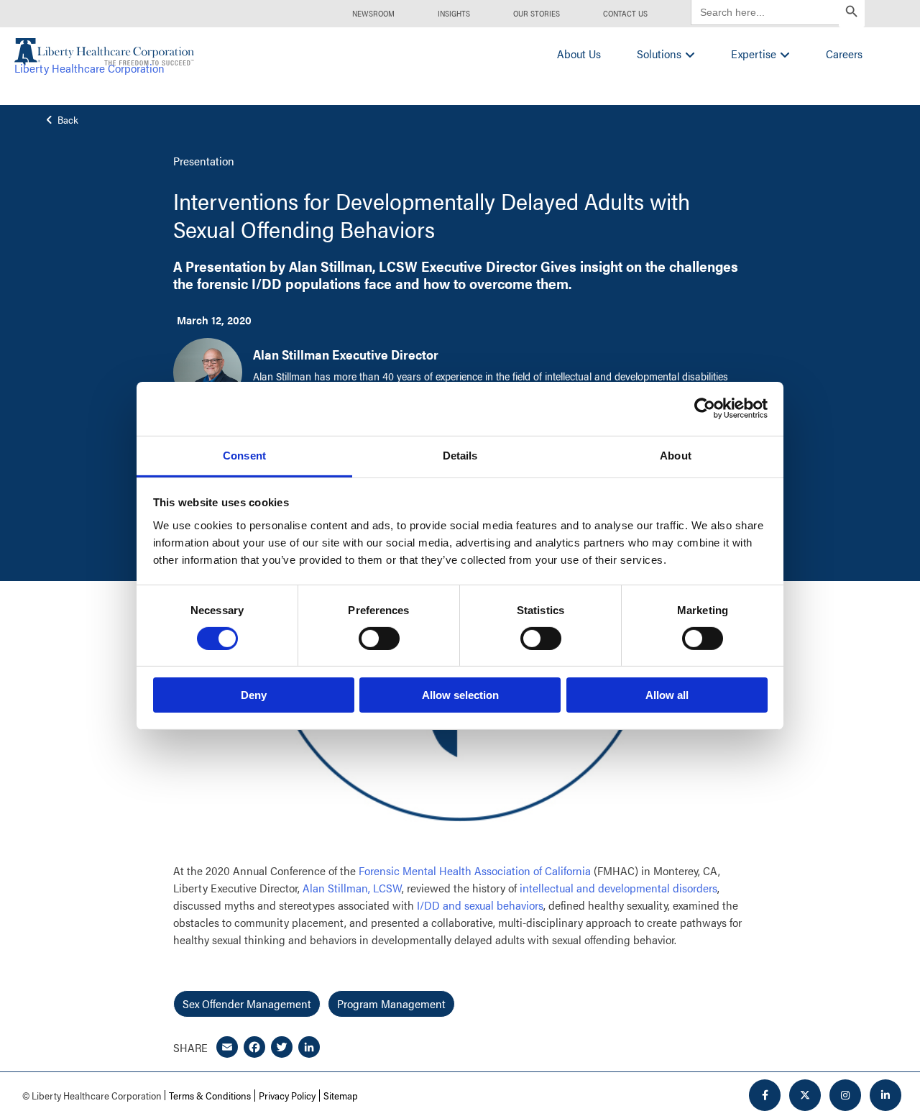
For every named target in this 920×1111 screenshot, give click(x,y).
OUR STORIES (536, 13)
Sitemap (340, 1095)
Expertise (753, 53)
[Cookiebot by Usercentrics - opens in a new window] (705, 408)
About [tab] (675, 455)
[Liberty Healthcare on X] (805, 1095)
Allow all (667, 695)
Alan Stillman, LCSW (352, 887)
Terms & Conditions (210, 1095)
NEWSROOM (373, 13)
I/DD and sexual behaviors (480, 905)
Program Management (391, 1003)
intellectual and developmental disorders (618, 887)
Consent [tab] (244, 455)
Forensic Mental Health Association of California (475, 870)
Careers (844, 53)
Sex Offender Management (247, 1003)
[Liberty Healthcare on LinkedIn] (885, 1095)
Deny (254, 695)
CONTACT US (625, 13)
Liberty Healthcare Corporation (89, 68)
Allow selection (460, 695)
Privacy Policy (287, 1095)
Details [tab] (460, 455)
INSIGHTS (454, 13)
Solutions (659, 53)
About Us (579, 53)
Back (66, 119)
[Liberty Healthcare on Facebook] (765, 1095)
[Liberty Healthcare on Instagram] (845, 1095)
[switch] (379, 638)
